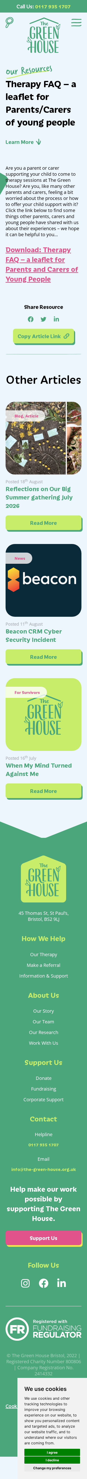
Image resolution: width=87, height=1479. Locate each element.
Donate (44, 1078)
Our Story (43, 1010)
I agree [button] (52, 1452)
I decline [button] (52, 1460)
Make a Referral (43, 965)
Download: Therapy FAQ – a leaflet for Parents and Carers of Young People (42, 263)
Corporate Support (43, 1099)
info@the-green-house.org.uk (43, 1169)
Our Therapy (43, 954)
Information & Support (43, 975)
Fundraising (43, 1088)
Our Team (43, 1021)
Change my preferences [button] (52, 1468)
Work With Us (43, 1043)
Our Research (43, 1032)
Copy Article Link (39, 336)
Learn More (20, 141)
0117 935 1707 (53, 6)
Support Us (43, 1237)
